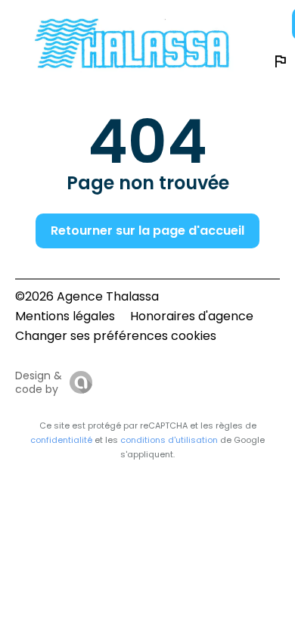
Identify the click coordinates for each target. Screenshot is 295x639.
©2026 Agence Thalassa (87, 296)
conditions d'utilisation (169, 440)
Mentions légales (65, 316)
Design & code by (38, 382)
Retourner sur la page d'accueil (147, 230)
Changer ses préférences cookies (115, 335)
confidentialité (61, 440)
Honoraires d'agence (191, 316)
